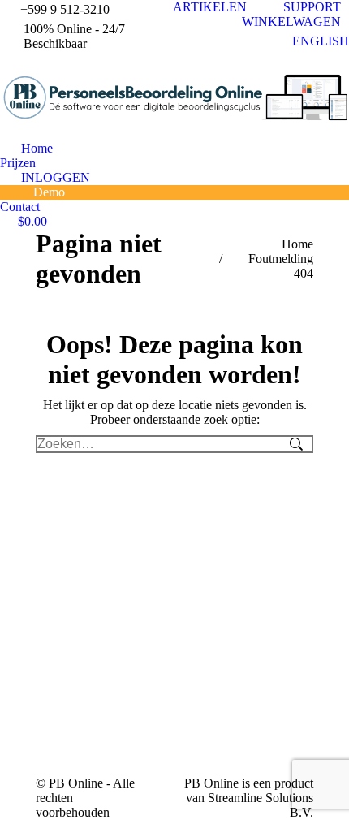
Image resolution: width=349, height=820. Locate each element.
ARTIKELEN (210, 7)
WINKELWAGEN (291, 21)
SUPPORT (312, 7)
